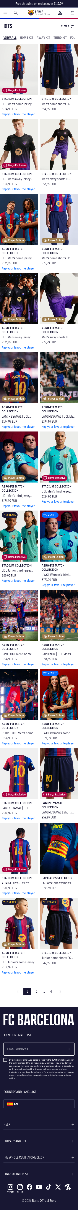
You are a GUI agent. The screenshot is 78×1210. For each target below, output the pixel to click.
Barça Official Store (44, 1200)
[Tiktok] (48, 1187)
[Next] (60, 991)
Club (20, 1192)
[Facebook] (29, 1187)
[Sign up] (68, 1049)
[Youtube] (39, 1187)
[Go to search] (15, 13)
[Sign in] (60, 12)
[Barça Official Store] (39, 13)
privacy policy (37, 1062)
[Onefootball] (67, 1187)
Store (10, 1192)
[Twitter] (58, 1187)
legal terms (18, 1062)
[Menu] (5, 13)
